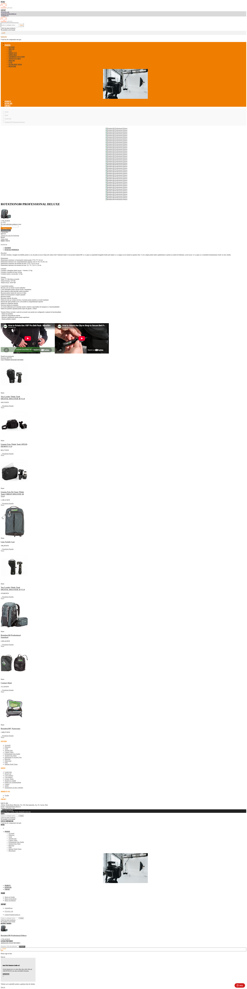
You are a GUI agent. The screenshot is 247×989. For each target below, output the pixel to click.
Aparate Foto (12, 53)
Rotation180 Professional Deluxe (14, 935)
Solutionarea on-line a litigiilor (14, 787)
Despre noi (8, 103)
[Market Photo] (6, 8)
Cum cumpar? (9, 775)
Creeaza (22, 946)
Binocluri (11, 61)
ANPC (7, 786)
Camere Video (12, 55)
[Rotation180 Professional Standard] (123, 214)
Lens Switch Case (8, 542)
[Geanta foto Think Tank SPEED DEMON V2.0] (14, 439)
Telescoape (8, 761)
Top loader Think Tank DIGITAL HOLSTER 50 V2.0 (13, 588)
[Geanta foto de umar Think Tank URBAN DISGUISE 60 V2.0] (14, 486)
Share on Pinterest (10, 900)
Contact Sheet (6, 683)
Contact (8, 106)
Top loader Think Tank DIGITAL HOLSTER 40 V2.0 (13, 398)
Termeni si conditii (10, 781)
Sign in (3, 957)
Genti (10, 51)
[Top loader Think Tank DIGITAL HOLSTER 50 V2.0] (14, 582)
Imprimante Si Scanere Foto (13, 757)
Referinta (4, 358)
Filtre (10, 63)
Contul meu (8, 772)
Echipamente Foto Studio (16, 57)
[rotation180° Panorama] (14, 723)
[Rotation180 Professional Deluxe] (116, 128)
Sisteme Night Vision (15, 65)
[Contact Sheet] (14, 677)
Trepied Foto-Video (14, 59)
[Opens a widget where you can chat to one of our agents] (239, 985)
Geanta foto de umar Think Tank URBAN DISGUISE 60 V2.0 (12, 494)
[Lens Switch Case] (14, 536)
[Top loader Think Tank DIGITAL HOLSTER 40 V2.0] (14, 391)
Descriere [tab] (8, 248)
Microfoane (12, 66)
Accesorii (11, 47)
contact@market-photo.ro (12, 915)
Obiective (11, 49)
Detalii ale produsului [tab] (12, 250)
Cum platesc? (9, 777)
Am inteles (6, 974)
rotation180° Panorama (10, 729)
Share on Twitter (10, 897)
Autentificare (9, 908)
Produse (8, 45)
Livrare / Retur (9, 779)
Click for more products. (8, 28)
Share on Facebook (10, 899)
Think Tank (4, 239)
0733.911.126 (4, 244)
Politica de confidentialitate (13, 782)
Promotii (8, 101)
